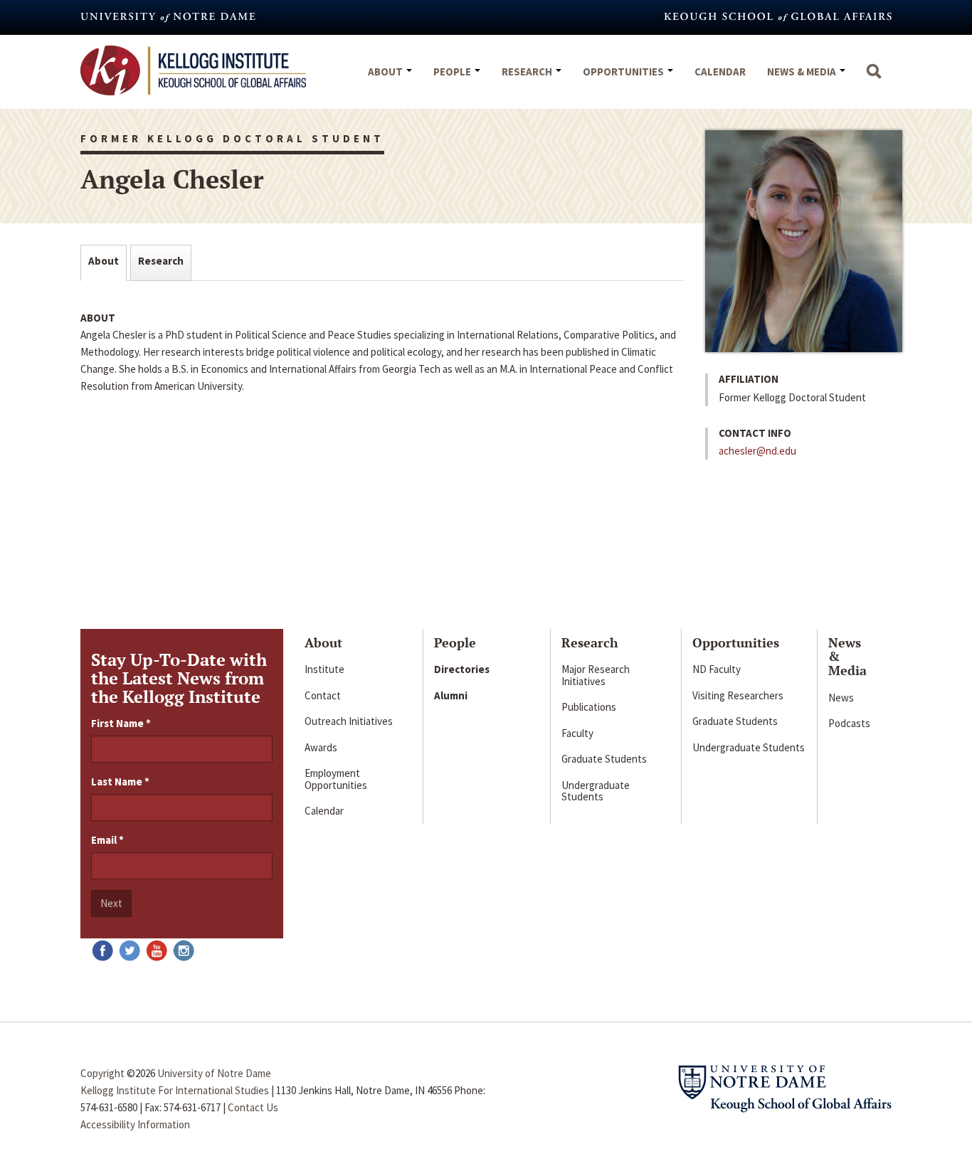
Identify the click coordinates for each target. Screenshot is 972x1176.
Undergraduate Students (595, 791)
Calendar (720, 71)
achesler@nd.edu (757, 450)
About (386, 71)
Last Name (120, 781)
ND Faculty (716, 669)
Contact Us (253, 1107)
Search (874, 78)
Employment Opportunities (336, 779)
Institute (324, 669)
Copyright (102, 1073)
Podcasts (849, 723)
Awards (321, 747)
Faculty (577, 733)
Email (107, 840)
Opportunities (624, 71)
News (841, 697)
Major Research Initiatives (595, 675)
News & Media (802, 71)
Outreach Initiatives (349, 721)
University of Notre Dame (214, 1073)
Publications (588, 707)
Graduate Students (604, 759)
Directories (462, 669)
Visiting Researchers (737, 695)
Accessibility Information (135, 1124)
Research (528, 71)
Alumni (450, 695)
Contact (323, 695)
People (453, 71)
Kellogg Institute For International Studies (174, 1090)
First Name (121, 723)
